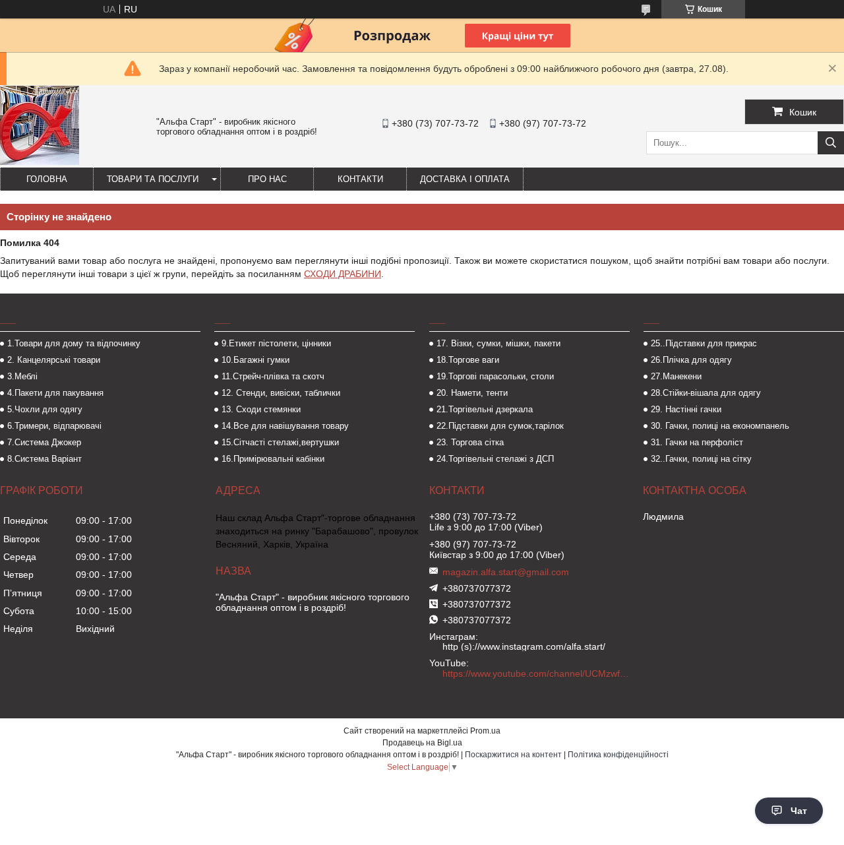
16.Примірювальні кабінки (273, 459)
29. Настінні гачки (686, 409)
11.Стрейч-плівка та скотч (273, 376)
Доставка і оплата (465, 179)
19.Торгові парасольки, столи (495, 376)
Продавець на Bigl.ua (422, 742)
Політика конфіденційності (618, 754)
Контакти (360, 179)
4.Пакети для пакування (55, 393)
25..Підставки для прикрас (704, 343)
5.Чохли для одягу (44, 409)
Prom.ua (485, 730)
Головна (46, 179)
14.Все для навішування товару (285, 426)
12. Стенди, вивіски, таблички (281, 393)
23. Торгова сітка (470, 442)
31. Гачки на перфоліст (697, 442)
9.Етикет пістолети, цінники (276, 343)
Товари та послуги (152, 179)
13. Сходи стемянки (261, 409)
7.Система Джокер (44, 442)
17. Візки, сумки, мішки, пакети (498, 343)
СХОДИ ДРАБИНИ (342, 273)
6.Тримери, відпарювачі (54, 426)
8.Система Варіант (44, 459)
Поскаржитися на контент (513, 754)
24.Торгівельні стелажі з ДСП (495, 459)
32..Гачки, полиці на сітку (701, 459)
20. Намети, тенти (472, 393)
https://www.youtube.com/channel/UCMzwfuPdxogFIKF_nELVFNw (537, 673)
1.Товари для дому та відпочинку (73, 343)
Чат (799, 810)
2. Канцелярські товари (53, 360)
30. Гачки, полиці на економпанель (720, 426)
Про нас (267, 179)
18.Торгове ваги (468, 360)
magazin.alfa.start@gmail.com (505, 572)
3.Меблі (22, 376)
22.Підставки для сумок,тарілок (500, 426)
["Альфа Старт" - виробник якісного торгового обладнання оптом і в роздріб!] (39, 161)
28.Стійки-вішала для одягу (706, 393)
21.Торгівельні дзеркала (485, 409)
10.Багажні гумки (255, 360)
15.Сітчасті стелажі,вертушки (280, 442)
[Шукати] (831, 142)
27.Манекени (676, 376)
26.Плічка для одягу (691, 360)
